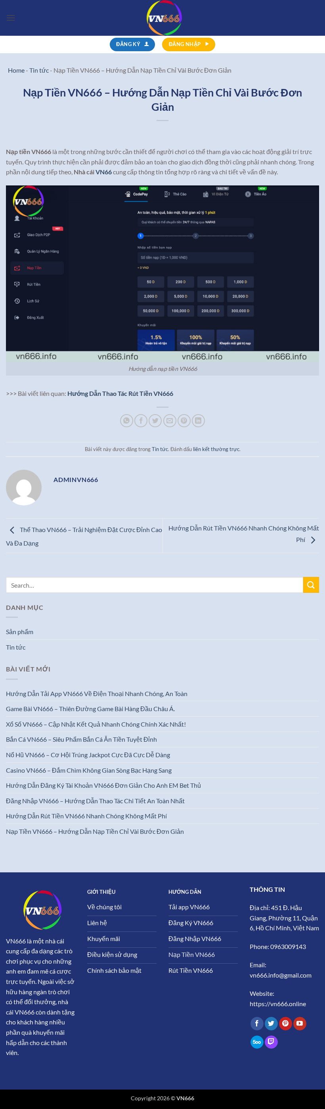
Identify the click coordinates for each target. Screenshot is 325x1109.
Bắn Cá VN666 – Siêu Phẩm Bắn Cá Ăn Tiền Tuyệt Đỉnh (81, 739)
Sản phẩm (19, 631)
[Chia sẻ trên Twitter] (155, 420)
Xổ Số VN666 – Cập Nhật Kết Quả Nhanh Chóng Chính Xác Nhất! (96, 724)
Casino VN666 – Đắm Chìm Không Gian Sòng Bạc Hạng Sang (89, 770)
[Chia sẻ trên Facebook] (140, 420)
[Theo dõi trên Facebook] (257, 1023)
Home (16, 70)
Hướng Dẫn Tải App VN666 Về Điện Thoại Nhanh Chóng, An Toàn (96, 693)
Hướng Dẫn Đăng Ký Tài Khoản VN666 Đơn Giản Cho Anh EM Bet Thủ (103, 785)
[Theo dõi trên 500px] (257, 1042)
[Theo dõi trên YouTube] (299, 1023)
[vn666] (162, 18)
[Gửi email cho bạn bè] (169, 420)
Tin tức (160, 449)
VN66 (104, 172)
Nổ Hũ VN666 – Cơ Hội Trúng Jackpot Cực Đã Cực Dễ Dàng (88, 754)
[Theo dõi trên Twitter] (271, 1023)
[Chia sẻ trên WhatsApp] (126, 420)
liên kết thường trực (216, 449)
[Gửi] (311, 584)
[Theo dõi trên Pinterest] (285, 1023)
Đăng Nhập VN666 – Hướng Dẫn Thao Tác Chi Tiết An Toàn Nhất (95, 800)
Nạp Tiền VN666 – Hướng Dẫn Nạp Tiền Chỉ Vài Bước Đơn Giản (95, 831)
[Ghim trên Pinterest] (184, 420)
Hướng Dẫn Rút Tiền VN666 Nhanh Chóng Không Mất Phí (86, 816)
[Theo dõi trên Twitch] (271, 1042)
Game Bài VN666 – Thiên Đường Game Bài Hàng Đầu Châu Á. (90, 708)
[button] (10, 17)
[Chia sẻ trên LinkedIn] (198, 420)
